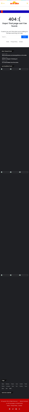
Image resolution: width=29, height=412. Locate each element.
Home (7, 41)
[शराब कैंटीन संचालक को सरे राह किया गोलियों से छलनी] (5, 119)
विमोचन (10, 388)
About (3, 383)
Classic (12, 383)
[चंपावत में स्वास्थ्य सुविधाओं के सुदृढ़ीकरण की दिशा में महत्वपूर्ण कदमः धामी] (14, 276)
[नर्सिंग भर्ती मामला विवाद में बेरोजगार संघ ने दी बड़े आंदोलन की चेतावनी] (23, 222)
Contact (21, 41)
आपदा (6, 388)
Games (3, 386)
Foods (26, 383)
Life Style (8, 386)
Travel (26, 386)
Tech (17, 386)
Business (7, 383)
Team (13, 386)
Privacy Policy (14, 41)
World (3, 388)
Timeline (21, 386)
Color (17, 383)
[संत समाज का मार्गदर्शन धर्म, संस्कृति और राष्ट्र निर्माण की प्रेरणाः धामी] (23, 119)
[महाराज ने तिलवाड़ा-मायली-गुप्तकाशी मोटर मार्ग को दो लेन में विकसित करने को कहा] (14, 173)
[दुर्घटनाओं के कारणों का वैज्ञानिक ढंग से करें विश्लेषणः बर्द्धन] (23, 276)
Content (21, 383)
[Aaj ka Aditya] (14, 3)
